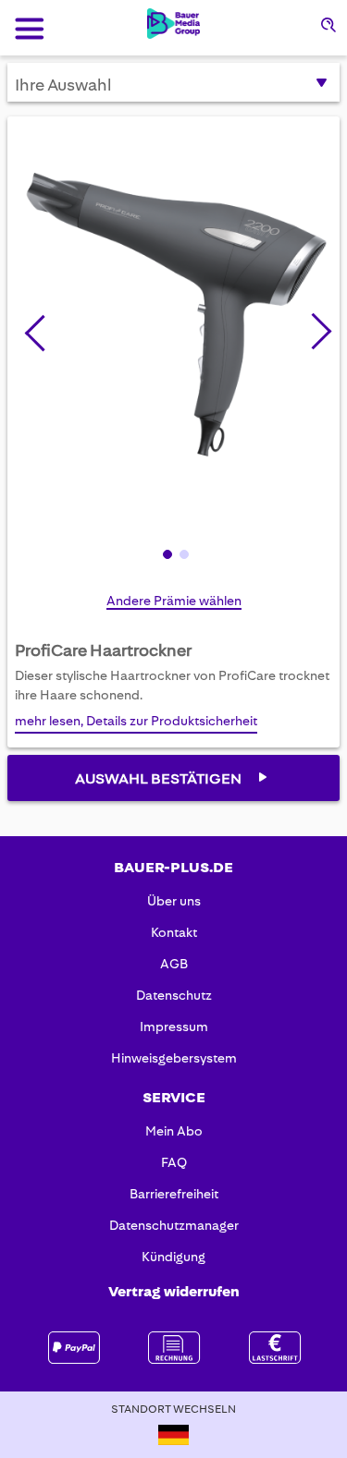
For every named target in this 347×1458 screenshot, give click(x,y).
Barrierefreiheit (174, 1193)
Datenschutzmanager (174, 1225)
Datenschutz (174, 995)
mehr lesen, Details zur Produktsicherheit (136, 720)
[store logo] (173, 23)
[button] (313, 328)
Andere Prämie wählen (174, 600)
